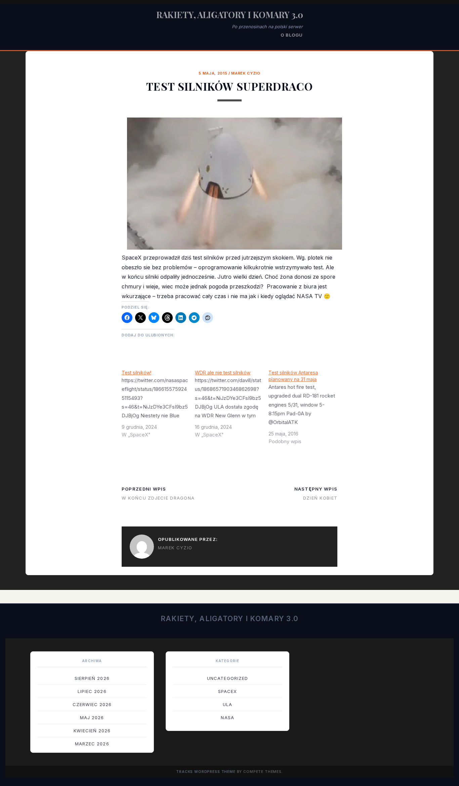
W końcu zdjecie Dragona (158, 498)
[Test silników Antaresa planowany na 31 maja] (305, 409)
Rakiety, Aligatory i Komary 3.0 (229, 14)
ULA (227, 704)
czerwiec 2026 (92, 704)
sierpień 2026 (92, 678)
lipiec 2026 (92, 691)
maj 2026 (92, 717)
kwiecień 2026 (92, 730)
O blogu (292, 35)
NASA (227, 717)
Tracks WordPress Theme (206, 772)
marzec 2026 (92, 743)
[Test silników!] (158, 406)
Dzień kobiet (320, 498)
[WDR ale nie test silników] (231, 406)
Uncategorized (227, 678)
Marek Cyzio (245, 73)
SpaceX (227, 691)
